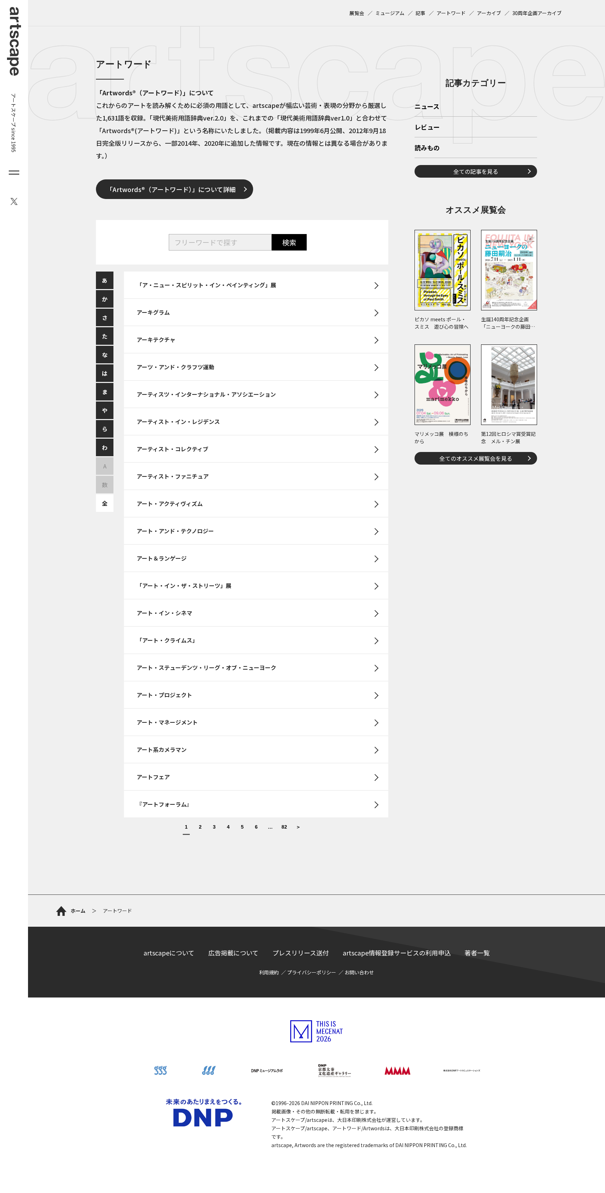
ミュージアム (389, 12)
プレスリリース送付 (300, 952)
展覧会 (356, 12)
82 (284, 827)
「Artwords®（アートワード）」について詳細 (171, 189)
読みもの (427, 148)
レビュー (427, 127)
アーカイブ (489, 12)
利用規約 (269, 972)
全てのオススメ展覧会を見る (475, 458)
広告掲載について (233, 952)
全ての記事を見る (475, 171)
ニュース (427, 107)
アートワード (451, 12)
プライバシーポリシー (311, 972)
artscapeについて (169, 952)
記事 (420, 12)
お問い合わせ (359, 972)
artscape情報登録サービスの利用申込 (397, 952)
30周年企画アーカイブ (537, 12)
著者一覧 (477, 952)
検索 (289, 242)
